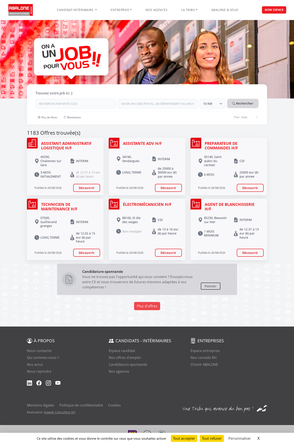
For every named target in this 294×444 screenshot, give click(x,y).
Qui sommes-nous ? (43, 357)
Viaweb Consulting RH (59, 412)
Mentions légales (40, 405)
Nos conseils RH (203, 357)
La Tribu (188, 10)
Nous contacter (39, 350)
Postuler (211, 286)
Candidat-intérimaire (75, 10)
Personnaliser (239, 438)
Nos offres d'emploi (125, 357)
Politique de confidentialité (81, 405)
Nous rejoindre (39, 371)
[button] (48, 117)
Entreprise (120, 10)
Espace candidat (122, 350)
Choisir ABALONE (204, 364)
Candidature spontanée (128, 364)
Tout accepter (184, 438)
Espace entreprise (205, 350)
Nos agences (156, 10)
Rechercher (244, 103)
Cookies (114, 405)
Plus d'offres (147, 306)
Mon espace (274, 10)
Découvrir (86, 188)
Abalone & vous (224, 10)
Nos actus (35, 364)
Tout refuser (212, 438)
